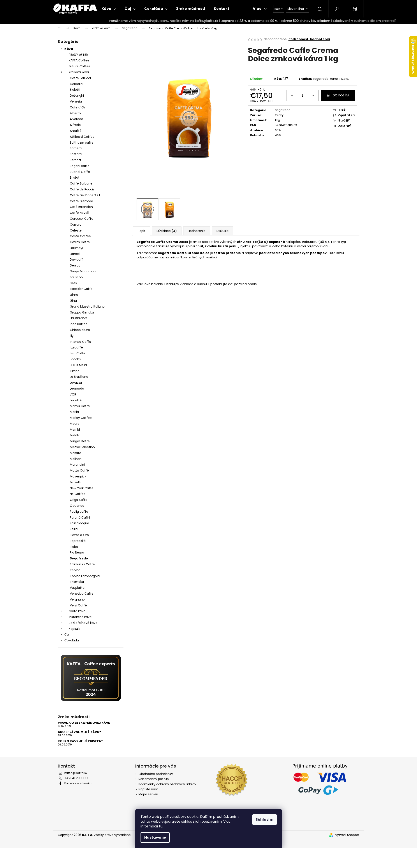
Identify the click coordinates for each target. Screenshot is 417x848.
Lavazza (76, 382)
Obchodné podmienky (156, 774)
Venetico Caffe (81, 593)
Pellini (74, 529)
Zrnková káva (79, 72)
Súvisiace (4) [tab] (167, 231)
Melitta (75, 435)
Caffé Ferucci (80, 78)
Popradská (78, 541)
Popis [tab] (142, 231)
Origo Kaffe (78, 500)
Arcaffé (75, 131)
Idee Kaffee (79, 324)
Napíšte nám (148, 789)
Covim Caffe (80, 242)
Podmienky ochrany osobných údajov (167, 784)
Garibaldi (76, 84)
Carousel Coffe (81, 218)
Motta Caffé (79, 470)
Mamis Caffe (80, 406)
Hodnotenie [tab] (197, 231)
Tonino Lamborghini (85, 576)
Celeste (76, 230)
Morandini (77, 464)
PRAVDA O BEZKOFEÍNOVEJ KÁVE (84, 722)
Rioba (74, 547)
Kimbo (74, 371)
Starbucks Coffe (82, 564)
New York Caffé (81, 488)
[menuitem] (108, 8)
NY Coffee (78, 494)
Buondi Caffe (80, 172)
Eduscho (76, 277)
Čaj (66, 634)
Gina (73, 300)
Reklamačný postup (154, 779)
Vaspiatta (77, 587)
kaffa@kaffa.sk (75, 773)
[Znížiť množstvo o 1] (292, 95)
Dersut (75, 265)
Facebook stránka (77, 783)
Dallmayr (76, 248)
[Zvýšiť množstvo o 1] (313, 95)
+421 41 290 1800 (76, 778)
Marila (74, 412)
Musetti (75, 482)
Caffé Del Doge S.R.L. (85, 195)
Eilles (73, 283)
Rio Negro (77, 552)
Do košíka (341, 95)
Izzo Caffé (77, 353)
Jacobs (75, 359)
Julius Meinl (78, 365)
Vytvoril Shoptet (347, 835)
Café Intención (81, 207)
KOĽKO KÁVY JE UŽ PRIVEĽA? (80, 741)
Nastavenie (155, 837)
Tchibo (75, 570)
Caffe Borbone (81, 183)
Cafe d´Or (77, 107)
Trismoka (77, 582)
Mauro (74, 423)
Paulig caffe (79, 511)
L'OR (73, 394)
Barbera (76, 148)
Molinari (75, 459)
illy (72, 336)
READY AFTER (78, 54)
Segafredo (79, 558)
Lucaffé (76, 400)
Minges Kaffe (80, 441)
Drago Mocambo (83, 271)
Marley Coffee (81, 418)
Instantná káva (80, 617)
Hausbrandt (79, 318)
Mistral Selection (82, 447)
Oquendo (77, 505)
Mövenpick (78, 476)
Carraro (75, 224)
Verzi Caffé (78, 605)
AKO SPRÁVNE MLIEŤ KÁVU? (79, 732)
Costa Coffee (80, 236)
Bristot (74, 177)
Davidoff (76, 259)
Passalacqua (79, 523)
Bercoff (75, 160)
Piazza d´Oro (79, 535)
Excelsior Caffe (81, 289)
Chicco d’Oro (80, 330)
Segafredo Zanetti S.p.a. (331, 79)
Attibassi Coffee (82, 136)
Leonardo (77, 388)
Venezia (76, 101)
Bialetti (75, 89)
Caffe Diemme (81, 201)
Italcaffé (76, 347)
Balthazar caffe (81, 142)
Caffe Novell (79, 213)
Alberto (75, 113)
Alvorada (76, 119)
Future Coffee (79, 66)
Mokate (75, 453)
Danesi (75, 254)
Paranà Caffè (80, 517)
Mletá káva (77, 611)
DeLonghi (77, 95)
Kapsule (75, 629)
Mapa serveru (149, 794)
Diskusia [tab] (222, 231)
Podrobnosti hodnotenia (309, 39)
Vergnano (77, 599)
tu (160, 826)
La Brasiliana (79, 376)
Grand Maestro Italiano (87, 306)
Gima (74, 295)
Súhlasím (264, 819)
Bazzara (76, 154)
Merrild (75, 429)
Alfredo (75, 125)
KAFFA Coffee (79, 60)
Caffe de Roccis (82, 189)
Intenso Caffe (80, 342)
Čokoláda (71, 640)
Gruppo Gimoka (82, 312)
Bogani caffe (80, 166)
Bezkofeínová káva (83, 623)
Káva (68, 49)
